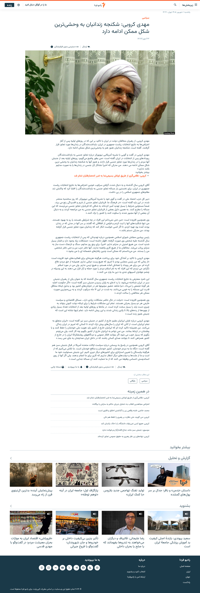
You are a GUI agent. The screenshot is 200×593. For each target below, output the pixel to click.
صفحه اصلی (185, 566)
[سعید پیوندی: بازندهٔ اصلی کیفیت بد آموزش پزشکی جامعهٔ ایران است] (169, 523)
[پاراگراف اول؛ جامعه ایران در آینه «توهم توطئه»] (77, 475)
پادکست (186, 582)
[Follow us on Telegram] (76, 567)
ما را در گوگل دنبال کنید (36, 5)
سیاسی (145, 18)
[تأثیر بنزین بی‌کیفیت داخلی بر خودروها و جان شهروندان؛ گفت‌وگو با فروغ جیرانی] (77, 523)
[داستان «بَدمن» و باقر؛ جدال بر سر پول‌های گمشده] (169, 475)
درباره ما (141, 566)
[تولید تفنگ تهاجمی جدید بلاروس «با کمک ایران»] (123, 475)
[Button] (86, 47)
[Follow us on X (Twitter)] (69, 567)
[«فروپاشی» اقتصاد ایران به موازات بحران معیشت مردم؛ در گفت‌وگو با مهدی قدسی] (31, 523)
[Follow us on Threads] (41, 567)
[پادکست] (18, 5)
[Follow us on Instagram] (48, 567)
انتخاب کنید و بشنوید (136, 571)
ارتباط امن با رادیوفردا (136, 577)
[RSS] (90, 567)
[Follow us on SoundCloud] (55, 567)
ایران (188, 571)
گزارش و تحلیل (179, 458)
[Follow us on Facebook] (83, 567)
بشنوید (185, 506)
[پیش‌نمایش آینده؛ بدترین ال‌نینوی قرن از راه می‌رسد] (31, 475)
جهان (188, 577)
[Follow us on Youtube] (62, 567)
